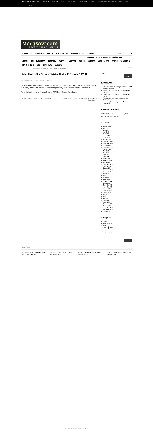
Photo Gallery (100, 5)
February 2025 (107, 160)
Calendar (92, 1)
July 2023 (106, 194)
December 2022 (108, 208)
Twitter (45, 5)
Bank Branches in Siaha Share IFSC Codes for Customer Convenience (78, 99)
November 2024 (108, 166)
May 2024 (106, 177)
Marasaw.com (80, 428)
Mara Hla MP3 (76, 5)
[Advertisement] (76, 22)
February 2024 (107, 181)
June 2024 (106, 175)
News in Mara (82, 1)
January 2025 (107, 162)
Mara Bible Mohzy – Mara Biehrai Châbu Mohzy (110, 1)
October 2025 (107, 145)
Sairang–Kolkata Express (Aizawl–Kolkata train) (36, 98)
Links (86, 428)
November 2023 (108, 187)
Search (126, 1)
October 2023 (107, 189)
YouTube (60, 5)
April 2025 (106, 156)
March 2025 (106, 158)
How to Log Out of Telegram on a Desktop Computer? (53, 68)
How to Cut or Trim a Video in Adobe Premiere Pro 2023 (60, 253)
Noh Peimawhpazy (27, 5)
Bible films (114, 5)
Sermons (122, 5)
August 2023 (107, 192)
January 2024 (107, 183)
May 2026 (106, 132)
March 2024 (106, 179)
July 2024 (106, 173)
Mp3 (108, 5)
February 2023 (107, 204)
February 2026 (107, 138)
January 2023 (107, 206)
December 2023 (108, 185)
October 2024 (107, 168)
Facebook (54, 1)
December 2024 (108, 164)
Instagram (37, 5)
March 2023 (106, 202)
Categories (44, 1)
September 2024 (108, 170)
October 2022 (107, 211)
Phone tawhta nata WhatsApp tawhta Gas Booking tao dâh (119, 253)
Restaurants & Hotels (88, 5)
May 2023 (106, 198)
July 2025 (106, 151)
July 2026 (106, 128)
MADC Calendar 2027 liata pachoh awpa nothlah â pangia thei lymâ (33, 253)
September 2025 (108, 147)
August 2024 (107, 172)
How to (62, 1)
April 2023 (106, 200)
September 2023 (108, 191)
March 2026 (106, 136)
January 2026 (107, 139)
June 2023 (106, 196)
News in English (72, 1)
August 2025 (107, 149)
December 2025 (108, 141)
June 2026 (106, 130)
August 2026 (107, 126)
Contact (67, 5)
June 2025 (106, 153)
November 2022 (108, 209)
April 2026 (106, 134)
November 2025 (108, 143)
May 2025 (106, 155)
